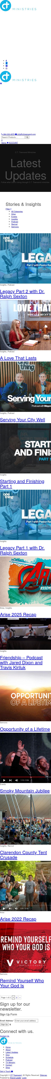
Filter (8, 209)
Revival (14, 224)
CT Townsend (16, 1075)
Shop (8, 1067)
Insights (14, 219)
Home (8, 1047)
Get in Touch (5, 1071)
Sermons (15, 226)
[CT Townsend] (10, 1040)
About (8, 1049)
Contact (9, 1065)
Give (7, 1054)
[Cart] (1, 83)
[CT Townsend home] (18, 76)
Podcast (14, 221)
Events (14, 216)
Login (24, 1077)
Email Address (7, 1020)
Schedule (9, 1057)
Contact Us (4, 1036)
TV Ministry (10, 1062)
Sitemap (43, 1075)
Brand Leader (15, 1077)
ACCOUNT (13, 142)
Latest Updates (12, 1052)
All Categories (17, 211)
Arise (13, 214)
